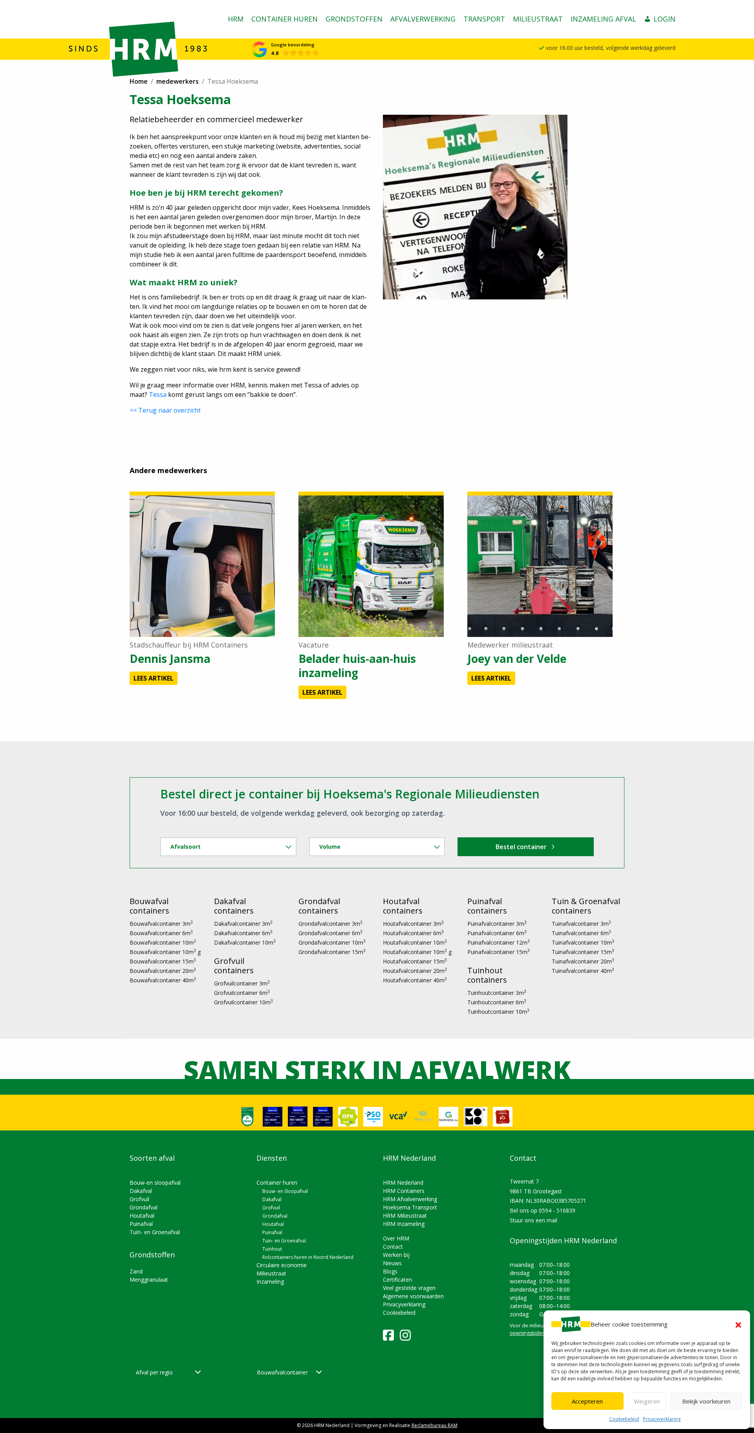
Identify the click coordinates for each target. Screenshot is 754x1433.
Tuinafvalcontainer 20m (583, 961)
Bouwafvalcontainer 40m (163, 980)
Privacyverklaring (662, 1419)
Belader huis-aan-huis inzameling (357, 665)
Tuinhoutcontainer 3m (496, 992)
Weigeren (647, 1401)
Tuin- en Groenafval (155, 1232)
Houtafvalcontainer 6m (413, 933)
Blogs (390, 1271)
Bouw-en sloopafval (155, 1182)
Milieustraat (538, 19)
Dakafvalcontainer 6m (243, 933)
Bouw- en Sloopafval (285, 1191)
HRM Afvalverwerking (410, 1199)
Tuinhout (272, 1249)
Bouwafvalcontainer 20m (163, 970)
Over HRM (396, 1238)
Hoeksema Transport (410, 1207)
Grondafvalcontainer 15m (332, 952)
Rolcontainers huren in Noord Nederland (307, 1257)
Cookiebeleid (624, 1419)
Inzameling (270, 1281)
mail (552, 1220)
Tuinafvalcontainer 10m (583, 942)
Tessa (158, 394)
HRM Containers (404, 1190)
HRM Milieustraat (405, 1215)
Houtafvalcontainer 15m (415, 961)
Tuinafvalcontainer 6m (581, 933)
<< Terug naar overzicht (165, 410)
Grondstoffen (354, 19)
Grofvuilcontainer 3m (242, 983)
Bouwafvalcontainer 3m (161, 923)
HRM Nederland (403, 1182)
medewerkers (177, 81)
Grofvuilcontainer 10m (243, 1002)
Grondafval (143, 1207)
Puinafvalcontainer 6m (497, 933)
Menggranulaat (149, 1279)
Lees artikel (154, 678)
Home (139, 81)
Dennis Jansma (170, 658)
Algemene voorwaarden (413, 1296)
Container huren (284, 19)
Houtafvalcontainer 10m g (417, 952)
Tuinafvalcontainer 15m (583, 952)
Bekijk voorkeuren (706, 1401)
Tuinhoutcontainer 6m (496, 1002)
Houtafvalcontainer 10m (415, 942)
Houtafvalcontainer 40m (415, 980)
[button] (738, 1324)
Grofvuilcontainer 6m (242, 992)
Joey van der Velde (516, 658)
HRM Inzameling (404, 1223)
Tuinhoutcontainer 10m (498, 1011)
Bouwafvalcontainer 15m (163, 961)
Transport (484, 19)
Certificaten (397, 1279)
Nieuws (392, 1263)
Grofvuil (139, 1199)
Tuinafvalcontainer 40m (583, 970)
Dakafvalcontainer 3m (243, 923)
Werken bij (396, 1255)
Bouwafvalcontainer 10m (163, 942)
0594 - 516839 (557, 1210)
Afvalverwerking (423, 19)
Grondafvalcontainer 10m (332, 942)
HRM (235, 19)
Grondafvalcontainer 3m (330, 923)
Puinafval (141, 1223)
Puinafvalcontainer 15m (498, 952)
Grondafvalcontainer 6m (330, 933)
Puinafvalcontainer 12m (498, 942)
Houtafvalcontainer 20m (415, 970)
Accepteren (587, 1401)
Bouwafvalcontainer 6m (161, 933)
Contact (393, 1246)
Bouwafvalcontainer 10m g (165, 952)
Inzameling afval (603, 19)
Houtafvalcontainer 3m (413, 923)
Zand (136, 1271)
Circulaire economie (281, 1265)
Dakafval (141, 1190)
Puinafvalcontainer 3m (497, 923)
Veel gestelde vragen (409, 1288)
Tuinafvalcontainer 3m (581, 923)
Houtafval (142, 1215)
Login (664, 19)
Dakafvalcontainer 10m (245, 942)
